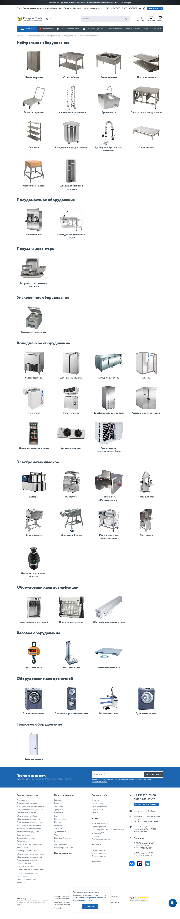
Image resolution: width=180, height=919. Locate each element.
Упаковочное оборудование (28, 831)
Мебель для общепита (26, 879)
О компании (97, 800)
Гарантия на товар (99, 856)
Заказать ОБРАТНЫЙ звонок (146, 804)
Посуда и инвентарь (25, 866)
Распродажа (48, 28)
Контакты (96, 861)
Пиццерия (58, 812)
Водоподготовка (24, 835)
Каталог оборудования (27, 794)
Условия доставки (99, 853)
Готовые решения (132, 28)
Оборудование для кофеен (28, 819)
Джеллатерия (60, 831)
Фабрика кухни (60, 844)
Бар (55, 816)
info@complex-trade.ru (93, 8)
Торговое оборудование (27, 873)
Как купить (157, 28)
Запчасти (21, 882)
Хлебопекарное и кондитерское (30, 806)
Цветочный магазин (62, 838)
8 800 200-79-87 (129, 8)
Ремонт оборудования (101, 839)
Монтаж (95, 836)
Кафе (56, 803)
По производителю (95, 28)
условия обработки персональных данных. (89, 899)
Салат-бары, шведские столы (29, 844)
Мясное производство (63, 847)
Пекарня (58, 822)
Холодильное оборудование (29, 825)
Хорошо (90, 906)
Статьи (95, 812)
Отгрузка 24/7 (98, 833)
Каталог (30, 28)
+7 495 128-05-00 (112, 8)
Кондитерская (60, 819)
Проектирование (115, 28)
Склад (56, 841)
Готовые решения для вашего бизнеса (108, 829)
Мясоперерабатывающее (27, 850)
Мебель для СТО (24, 847)
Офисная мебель (24, 863)
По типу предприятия (70, 28)
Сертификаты (98, 809)
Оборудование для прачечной (29, 857)
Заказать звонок (155, 8)
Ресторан (58, 800)
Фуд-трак (58, 835)
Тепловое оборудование (27, 803)
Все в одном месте (100, 823)
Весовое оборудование (27, 838)
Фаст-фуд (58, 806)
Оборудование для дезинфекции (31, 854)
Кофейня (58, 825)
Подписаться (153, 774)
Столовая (58, 828)
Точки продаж (22, 876)
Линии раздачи (23, 841)
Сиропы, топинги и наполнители (30, 869)
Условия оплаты (99, 850)
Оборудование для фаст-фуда (29, 822)
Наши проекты (98, 803)
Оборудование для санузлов (29, 860)
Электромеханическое (26, 812)
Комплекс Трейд (99, 794)
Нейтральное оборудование (29, 828)
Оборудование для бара (27, 816)
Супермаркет (59, 809)
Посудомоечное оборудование (30, 809)
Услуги (146, 28)
